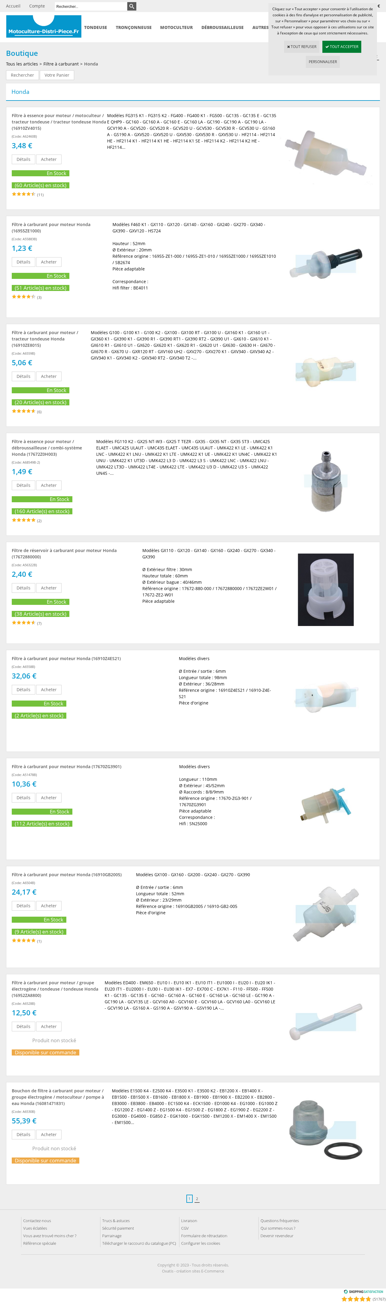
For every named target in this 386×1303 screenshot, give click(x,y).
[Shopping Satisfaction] (363, 1292)
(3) (39, 297)
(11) (40, 194)
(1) (39, 941)
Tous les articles (22, 64)
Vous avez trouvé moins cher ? (49, 1235)
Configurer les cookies (200, 1243)
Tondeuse (95, 27)
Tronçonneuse (134, 27)
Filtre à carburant (61, 64)
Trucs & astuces (116, 1220)
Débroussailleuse (222, 27)
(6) (39, 411)
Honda (91, 64)
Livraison (189, 1220)
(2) (39, 520)
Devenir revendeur (277, 1235)
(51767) (379, 1299)
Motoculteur (176, 27)
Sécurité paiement (118, 1228)
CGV (185, 1228)
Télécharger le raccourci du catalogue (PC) (139, 1243)
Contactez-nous (37, 1220)
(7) (39, 623)
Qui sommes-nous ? (278, 1228)
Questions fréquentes (280, 1220)
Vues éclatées (35, 1228)
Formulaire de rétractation (204, 1235)
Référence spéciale (39, 1243)
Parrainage (112, 1235)
